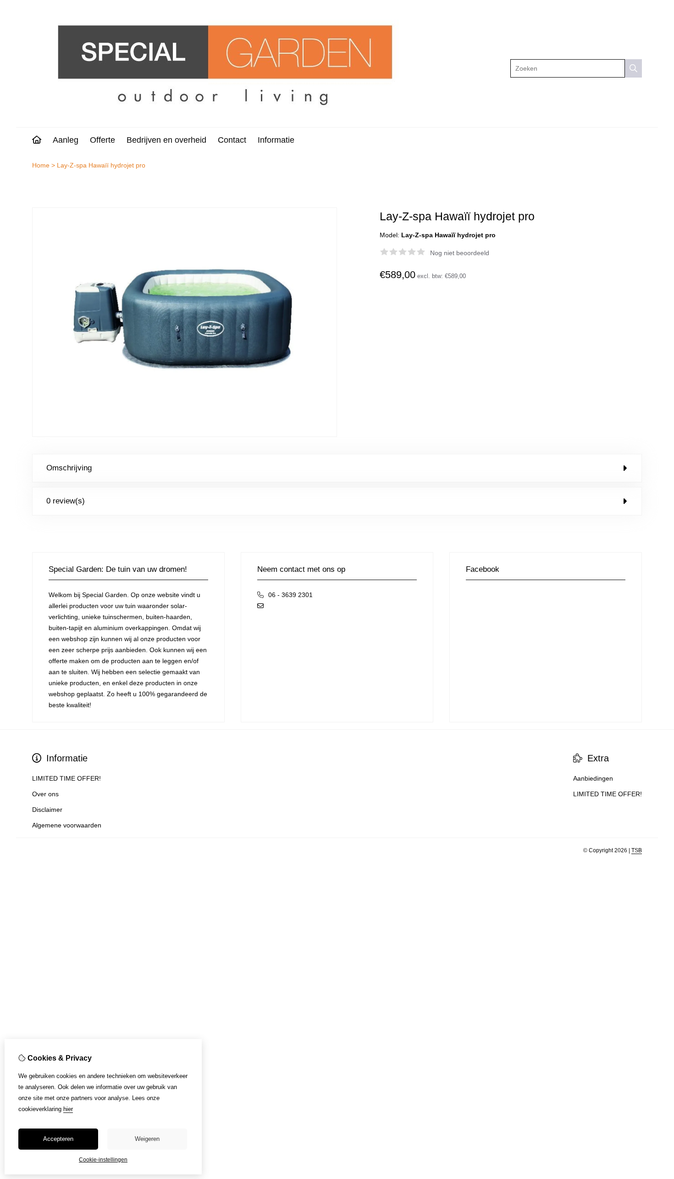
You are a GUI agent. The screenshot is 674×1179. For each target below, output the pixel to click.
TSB (636, 850)
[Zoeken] (633, 68)
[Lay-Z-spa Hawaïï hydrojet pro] (184, 434)
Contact (232, 140)
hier (68, 1109)
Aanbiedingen (593, 778)
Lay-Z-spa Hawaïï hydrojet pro (101, 165)
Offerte (102, 140)
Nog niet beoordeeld (459, 253)
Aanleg (65, 140)
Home (41, 165)
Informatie (276, 140)
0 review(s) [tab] (65, 501)
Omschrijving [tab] (69, 468)
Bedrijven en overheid (166, 140)
